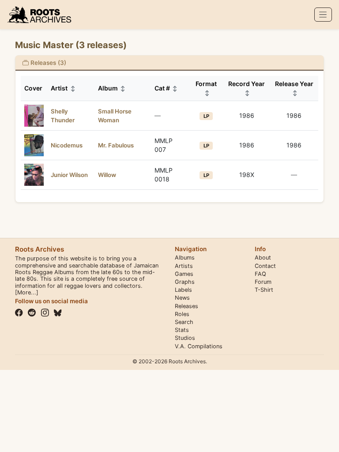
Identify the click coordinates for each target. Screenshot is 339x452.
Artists (184, 266)
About (263, 257)
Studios (185, 338)
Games (184, 274)
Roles (182, 314)
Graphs (185, 282)
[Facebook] (19, 313)
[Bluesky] (58, 313)
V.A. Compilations (198, 346)
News (182, 297)
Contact (265, 266)
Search (184, 322)
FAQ (260, 274)
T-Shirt (264, 289)
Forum (263, 282)
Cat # (166, 88)
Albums (185, 257)
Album (112, 88)
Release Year (294, 88)
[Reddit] (32, 313)
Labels (183, 289)
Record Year (246, 88)
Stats (182, 330)
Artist (63, 88)
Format (206, 88)
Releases (186, 306)
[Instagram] (45, 313)
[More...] (26, 292)
